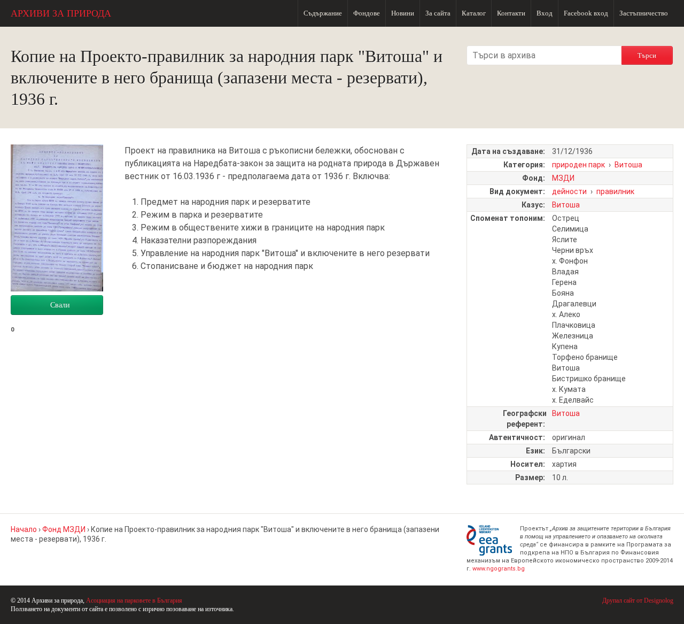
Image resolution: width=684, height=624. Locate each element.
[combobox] (544, 55)
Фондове (366, 13)
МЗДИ (563, 178)
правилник (615, 191)
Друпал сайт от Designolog (637, 600)
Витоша (628, 164)
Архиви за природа (61, 13)
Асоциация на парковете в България (134, 600)
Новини (402, 13)
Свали (60, 305)
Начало (24, 529)
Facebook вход (586, 13)
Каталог (474, 13)
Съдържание (323, 13)
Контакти (511, 13)
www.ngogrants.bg (498, 568)
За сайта (437, 13)
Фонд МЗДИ (64, 529)
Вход (545, 13)
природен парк (578, 164)
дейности (569, 191)
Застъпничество (643, 13)
